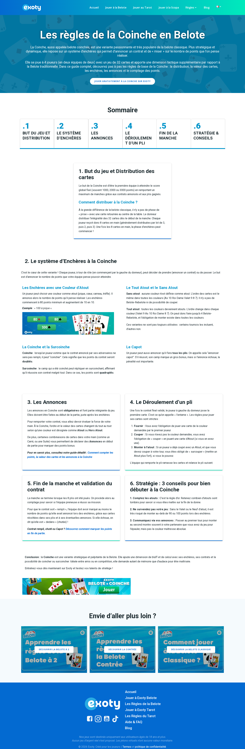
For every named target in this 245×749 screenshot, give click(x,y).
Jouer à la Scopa (169, 7)
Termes (126, 746)
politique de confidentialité (150, 746)
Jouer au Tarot (142, 7)
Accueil (94, 7)
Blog (207, 7)
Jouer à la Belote (115, 7)
